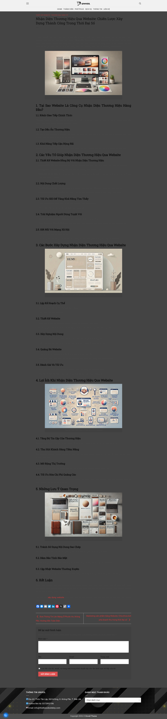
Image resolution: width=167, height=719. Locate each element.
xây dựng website (56, 597)
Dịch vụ (88, 9)
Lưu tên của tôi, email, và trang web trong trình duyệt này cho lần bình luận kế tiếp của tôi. (78, 669)
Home (59, 9)
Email (71, 657)
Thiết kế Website (43, 15)
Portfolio (79, 9)
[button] (27, 3)
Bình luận (42, 639)
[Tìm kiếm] (140, 3)
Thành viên (68, 9)
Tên (39, 657)
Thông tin (97, 9)
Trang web (105, 657)
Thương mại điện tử (59, 15)
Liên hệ (107, 9)
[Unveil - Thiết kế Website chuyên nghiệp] (83, 3)
